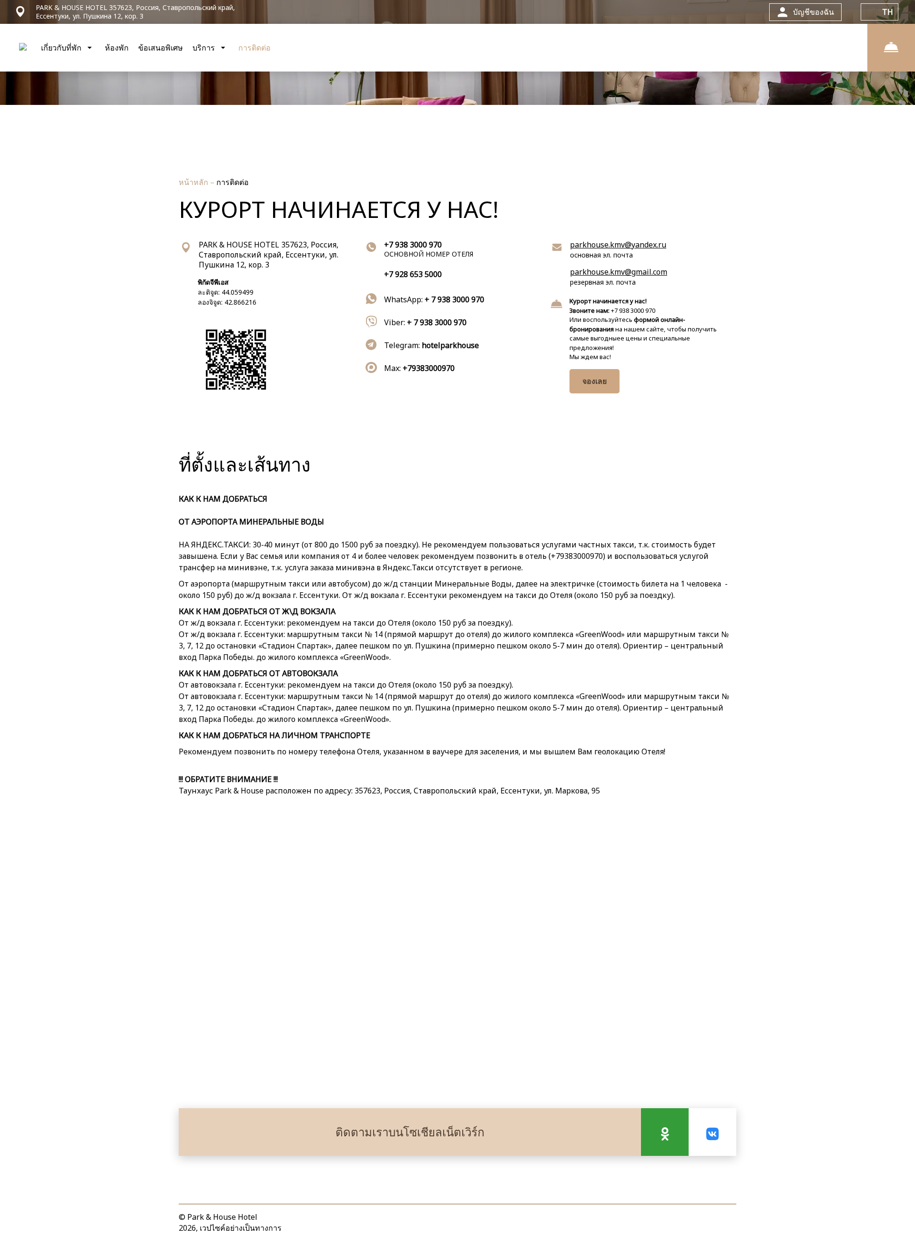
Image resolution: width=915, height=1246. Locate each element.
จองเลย (594, 381)
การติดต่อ (254, 47)
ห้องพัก (117, 47)
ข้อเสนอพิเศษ (160, 47)
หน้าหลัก (194, 182)
